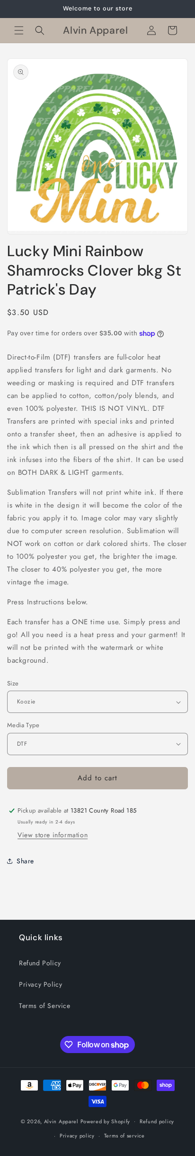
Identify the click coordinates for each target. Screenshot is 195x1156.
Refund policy (157, 1121)
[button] (19, 30)
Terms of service (124, 1135)
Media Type (23, 725)
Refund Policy (40, 963)
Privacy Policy (40, 984)
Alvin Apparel (61, 1121)
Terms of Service (45, 1005)
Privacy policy (77, 1135)
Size (13, 683)
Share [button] (25, 861)
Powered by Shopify (105, 1121)
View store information (53, 835)
